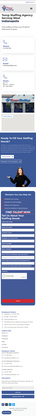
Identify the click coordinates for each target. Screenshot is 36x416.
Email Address (7, 249)
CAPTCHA (4, 271)
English (28, 2)
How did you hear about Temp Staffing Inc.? (17, 266)
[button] (31, 8)
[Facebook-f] (3, 404)
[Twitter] (13, 404)
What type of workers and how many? (15, 254)
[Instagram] (6, 404)
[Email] (5, 59)
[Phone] (5, 42)
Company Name (7, 232)
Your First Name (7, 222)
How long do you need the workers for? (16, 260)
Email (5, 63)
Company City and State (10, 238)
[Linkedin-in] (10, 404)
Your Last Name (7, 227)
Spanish (32, 2)
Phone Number (7, 243)
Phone (6, 46)
